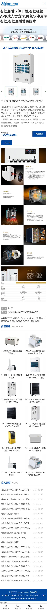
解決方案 (18, 608)
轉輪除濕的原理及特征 (10, 542)
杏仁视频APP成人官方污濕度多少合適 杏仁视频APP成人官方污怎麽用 (16, 575)
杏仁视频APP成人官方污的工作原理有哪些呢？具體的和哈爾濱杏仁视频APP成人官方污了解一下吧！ (16, 528)
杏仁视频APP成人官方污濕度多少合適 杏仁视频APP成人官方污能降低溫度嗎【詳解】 (16, 566)
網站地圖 (3, 602)
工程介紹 (6, 142)
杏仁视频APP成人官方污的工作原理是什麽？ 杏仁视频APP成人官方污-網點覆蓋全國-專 (16, 571)
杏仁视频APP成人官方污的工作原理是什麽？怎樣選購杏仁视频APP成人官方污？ (16, 551)
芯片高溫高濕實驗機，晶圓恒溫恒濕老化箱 (16, 518)
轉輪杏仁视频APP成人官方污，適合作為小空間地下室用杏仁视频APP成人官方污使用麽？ (16, 556)
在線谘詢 (39, 134)
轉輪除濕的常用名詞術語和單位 (13, 532)
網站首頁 (6, 608)
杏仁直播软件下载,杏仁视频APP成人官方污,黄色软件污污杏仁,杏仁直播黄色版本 (23, 16)
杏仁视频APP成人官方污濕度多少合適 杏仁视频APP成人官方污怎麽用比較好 (16, 561)
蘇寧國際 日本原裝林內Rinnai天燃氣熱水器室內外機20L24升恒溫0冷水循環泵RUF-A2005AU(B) (16, 499)
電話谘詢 (41, 608)
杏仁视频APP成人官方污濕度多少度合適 (16, 508)
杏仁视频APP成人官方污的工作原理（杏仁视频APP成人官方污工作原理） (16, 523)
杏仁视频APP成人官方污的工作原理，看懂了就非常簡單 (16, 494)
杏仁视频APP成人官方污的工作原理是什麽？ (16, 547)
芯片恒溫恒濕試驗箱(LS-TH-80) (13, 537)
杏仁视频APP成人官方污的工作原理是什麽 (16, 580)
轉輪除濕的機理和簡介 (10, 513)
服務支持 (29, 608)
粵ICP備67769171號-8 (28, 598)
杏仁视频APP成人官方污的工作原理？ (16, 489)
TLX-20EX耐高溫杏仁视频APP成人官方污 (24, 312)
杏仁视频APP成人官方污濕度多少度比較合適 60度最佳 (16, 504)
